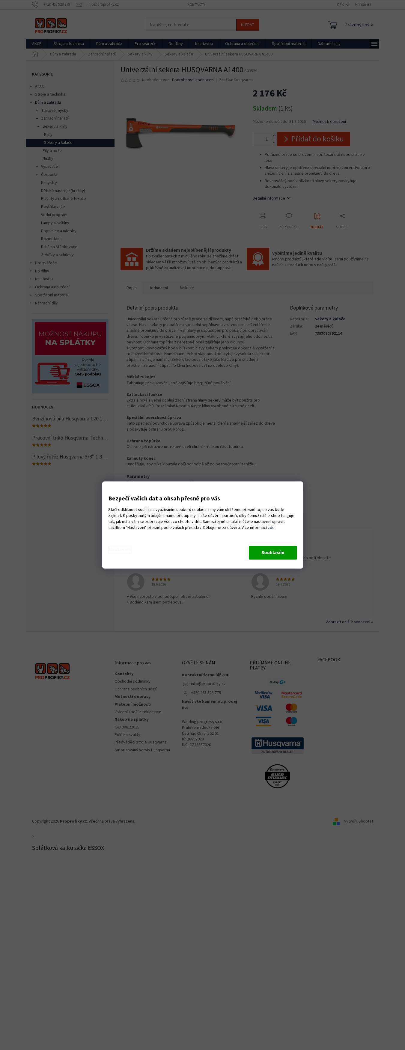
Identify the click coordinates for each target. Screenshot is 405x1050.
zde (271, 528)
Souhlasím (272, 553)
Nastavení (120, 550)
